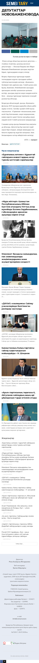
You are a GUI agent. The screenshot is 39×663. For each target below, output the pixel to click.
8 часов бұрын (7, 474)
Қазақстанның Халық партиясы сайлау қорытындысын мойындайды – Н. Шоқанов (18, 350)
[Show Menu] (2, 3)
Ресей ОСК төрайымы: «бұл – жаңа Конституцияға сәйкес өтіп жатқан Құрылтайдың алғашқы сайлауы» (15, 534)
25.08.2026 (5, 163)
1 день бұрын (7, 484)
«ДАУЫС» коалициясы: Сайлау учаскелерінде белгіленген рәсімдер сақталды (17, 306)
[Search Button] (36, 3)
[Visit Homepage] (17, 3)
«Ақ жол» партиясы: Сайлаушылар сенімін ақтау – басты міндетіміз (18, 517)
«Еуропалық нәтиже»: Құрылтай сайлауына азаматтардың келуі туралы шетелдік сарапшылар (18, 157)
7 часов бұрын (7, 450)
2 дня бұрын (7, 539)
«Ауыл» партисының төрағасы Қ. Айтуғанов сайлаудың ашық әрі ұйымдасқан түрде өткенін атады (19, 395)
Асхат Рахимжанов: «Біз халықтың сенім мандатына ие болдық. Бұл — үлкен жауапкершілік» (17, 508)
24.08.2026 (5, 312)
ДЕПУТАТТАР (15, 144)
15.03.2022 (5, 20)
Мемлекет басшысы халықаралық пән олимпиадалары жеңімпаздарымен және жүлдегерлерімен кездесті (17, 469)
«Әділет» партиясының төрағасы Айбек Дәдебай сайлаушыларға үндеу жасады (17, 525)
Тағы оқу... (19, 543)
